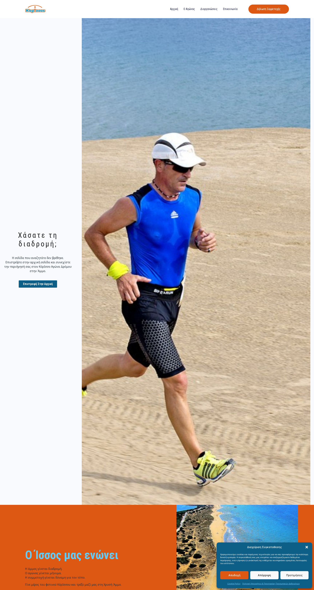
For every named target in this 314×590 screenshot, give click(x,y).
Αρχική (174, 9)
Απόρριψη (264, 575)
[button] (307, 547)
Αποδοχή (234, 575)
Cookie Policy (233, 583)
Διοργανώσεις (209, 9)
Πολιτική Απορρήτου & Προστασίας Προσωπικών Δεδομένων (271, 583)
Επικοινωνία (230, 9)
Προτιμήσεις (294, 575)
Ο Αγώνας (189, 9)
